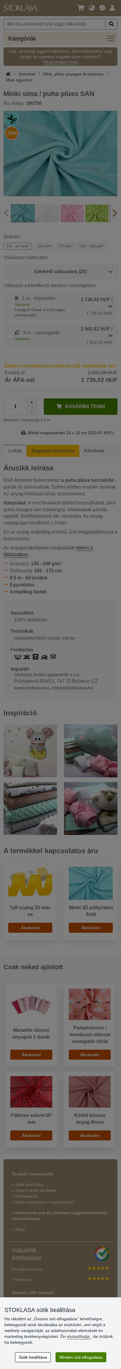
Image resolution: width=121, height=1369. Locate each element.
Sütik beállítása (33, 1357)
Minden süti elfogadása (80, 1357)
